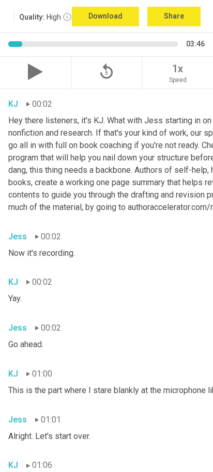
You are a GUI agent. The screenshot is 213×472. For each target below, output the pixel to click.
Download (105, 16)
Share (174, 16)
